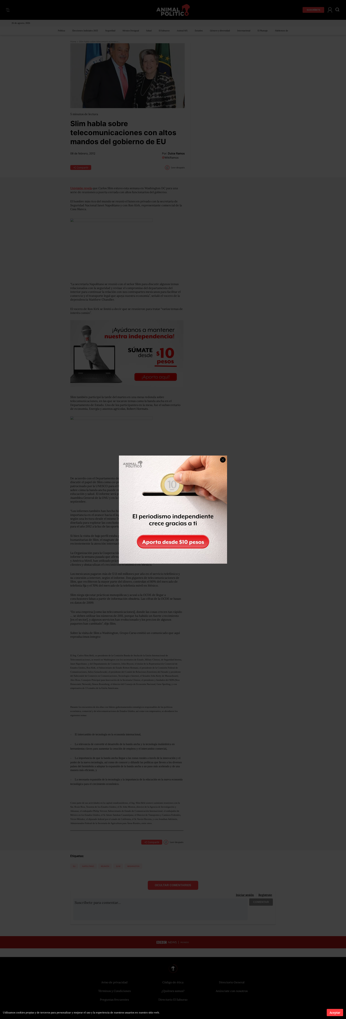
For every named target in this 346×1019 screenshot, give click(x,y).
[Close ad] (223, 460)
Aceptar (335, 1012)
